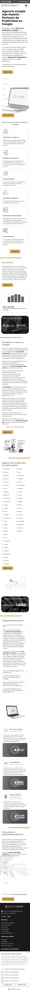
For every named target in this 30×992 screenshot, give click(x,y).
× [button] (28, 953)
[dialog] (15, 971)
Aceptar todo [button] (8, 985)
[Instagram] (2, 1)
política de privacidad (20, 110)
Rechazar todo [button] (22, 984)
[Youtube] (9, 1)
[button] (26, 5)
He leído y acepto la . (15, 110)
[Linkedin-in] (4, 1)
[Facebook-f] (7, 1)
